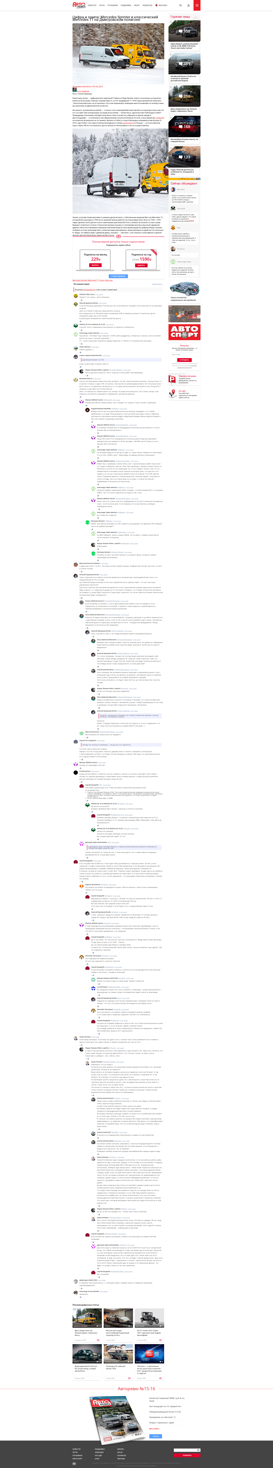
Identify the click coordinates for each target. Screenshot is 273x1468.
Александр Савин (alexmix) (89, 333)
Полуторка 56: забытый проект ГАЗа (115, 1367)
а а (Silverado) (102, 987)
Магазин (163, 5)
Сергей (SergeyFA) (91, 785)
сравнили (160, 118)
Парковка (99, 1452)
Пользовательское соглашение (127, 1465)
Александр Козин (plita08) (89, 1291)
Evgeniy (108, 896)
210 (100, 1326)
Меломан (122, 532)
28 (162, 1361)
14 (131, 1326)
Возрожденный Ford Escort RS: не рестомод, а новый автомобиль (86, 1368)
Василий (108, 400)
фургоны (109, 280)
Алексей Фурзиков (112, 601)
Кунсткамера (140, 1326)
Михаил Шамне (114, 987)
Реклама (121, 1459)
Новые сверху (157, 284)
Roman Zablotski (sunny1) (94, 601)
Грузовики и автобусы (82, 86)
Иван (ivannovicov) (92, 732)
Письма (138, 1361)
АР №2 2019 (98, 86)
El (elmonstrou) (85, 771)
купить (156, 1436)
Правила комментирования (147, 1465)
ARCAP (137, 5)
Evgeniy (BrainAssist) (92, 885)
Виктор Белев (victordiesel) (89, 563)
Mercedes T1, (93, 280)
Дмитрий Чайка (117, 1271)
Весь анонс (154, 1429)
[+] (82, 300)
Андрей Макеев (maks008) (101, 409)
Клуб (97, 1459)
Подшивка (126, 5)
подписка (187, 1455)
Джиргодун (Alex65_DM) (88, 1280)
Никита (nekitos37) (104, 1132)
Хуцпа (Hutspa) (85, 1037)
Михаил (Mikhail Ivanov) (94, 400)
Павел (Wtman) (85, 347)
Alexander (109, 967)
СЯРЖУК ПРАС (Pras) (86, 294)
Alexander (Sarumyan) (93, 956)
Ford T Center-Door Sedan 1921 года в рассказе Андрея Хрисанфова (149, 1332)
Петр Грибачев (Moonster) (95, 615)
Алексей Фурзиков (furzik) (89, 575)
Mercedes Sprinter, (80, 280)
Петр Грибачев (117, 631)
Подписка (147, 5)
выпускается (128, 123)
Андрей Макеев (122, 425)
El (100, 785)
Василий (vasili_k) (85, 378)
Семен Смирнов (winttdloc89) (90, 355)
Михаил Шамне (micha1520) (107, 978)
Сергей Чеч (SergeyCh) (87, 740)
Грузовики (112, 5)
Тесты (102, 5)
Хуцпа (112, 1048)
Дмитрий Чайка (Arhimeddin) (96, 842)
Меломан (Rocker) (98, 521)
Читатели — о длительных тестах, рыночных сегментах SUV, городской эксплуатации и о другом (149, 1369)
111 (100, 1361)
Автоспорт (77, 1459)
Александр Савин (123, 461)
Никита (118, 1141)
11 (162, 1326)
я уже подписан (118, 276)
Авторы (120, 1449)
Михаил (114, 408)
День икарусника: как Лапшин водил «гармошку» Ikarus (86, 1332)
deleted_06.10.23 (117, 815)
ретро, (102, 280)
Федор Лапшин (117, 552)
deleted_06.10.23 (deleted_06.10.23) (92, 324)
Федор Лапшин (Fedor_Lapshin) (97, 370)
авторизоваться (89, 290)
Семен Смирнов (116, 370)
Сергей (121, 803)
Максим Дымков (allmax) (88, 303)
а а (119, 998)
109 (131, 1361)
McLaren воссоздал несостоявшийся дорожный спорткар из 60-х (117, 1332)
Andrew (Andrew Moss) (105, 670)
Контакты (121, 1455)
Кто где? (98, 1455)
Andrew (124, 688)
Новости (92, 5)
